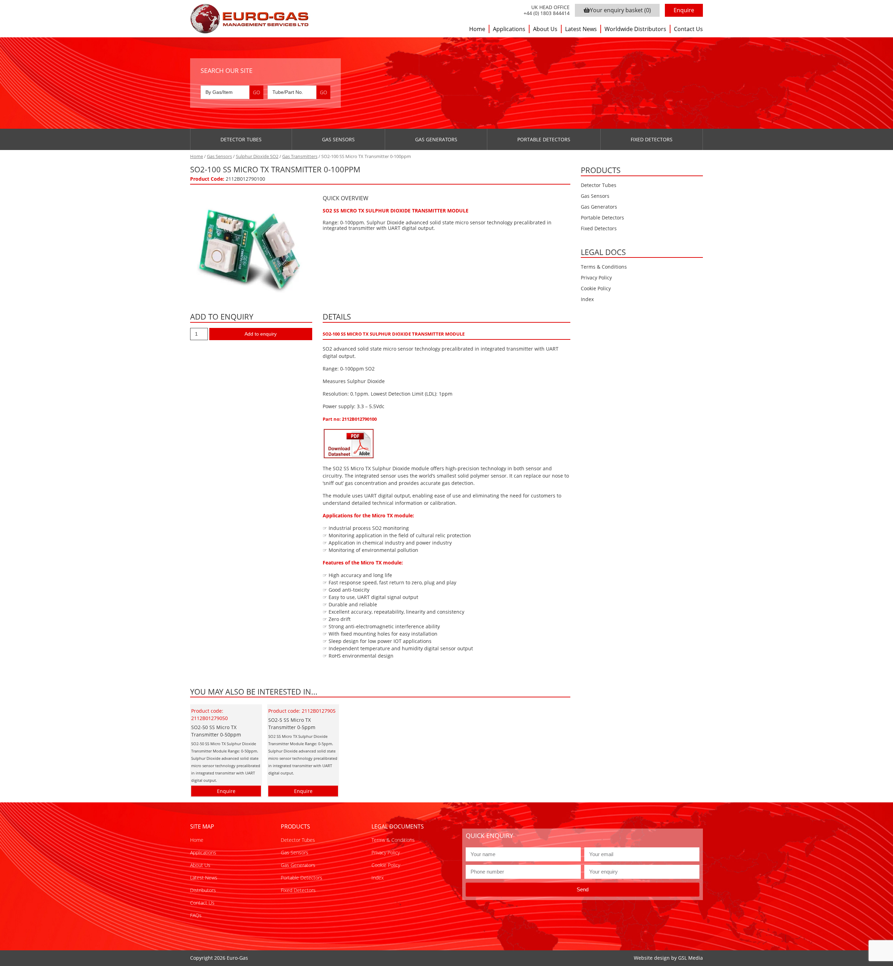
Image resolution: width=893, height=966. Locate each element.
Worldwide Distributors (635, 29)
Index (587, 299)
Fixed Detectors (652, 139)
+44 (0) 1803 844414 (547, 13)
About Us (545, 29)
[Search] (256, 92)
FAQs (196, 915)
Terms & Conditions (604, 266)
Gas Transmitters (299, 156)
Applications (509, 29)
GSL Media (690, 957)
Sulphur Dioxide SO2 (257, 156)
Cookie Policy (596, 288)
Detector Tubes (241, 139)
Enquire (684, 10)
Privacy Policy (596, 277)
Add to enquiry (261, 334)
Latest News (581, 29)
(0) (620, 10)
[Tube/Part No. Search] (299, 92)
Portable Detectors (543, 139)
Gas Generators (436, 139)
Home (477, 29)
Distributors (203, 890)
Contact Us (688, 29)
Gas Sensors (338, 139)
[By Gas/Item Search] (232, 92)
